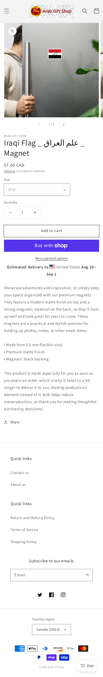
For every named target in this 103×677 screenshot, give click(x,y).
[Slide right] (63, 124)
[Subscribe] (86, 575)
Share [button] (15, 422)
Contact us (20, 472)
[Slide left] (39, 124)
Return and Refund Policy (32, 517)
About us (18, 484)
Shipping (9, 171)
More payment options (51, 258)
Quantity (10, 202)
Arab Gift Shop (56, 666)
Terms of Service (24, 529)
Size (7, 179)
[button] (6, 11)
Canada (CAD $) (48, 629)
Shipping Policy (24, 541)
